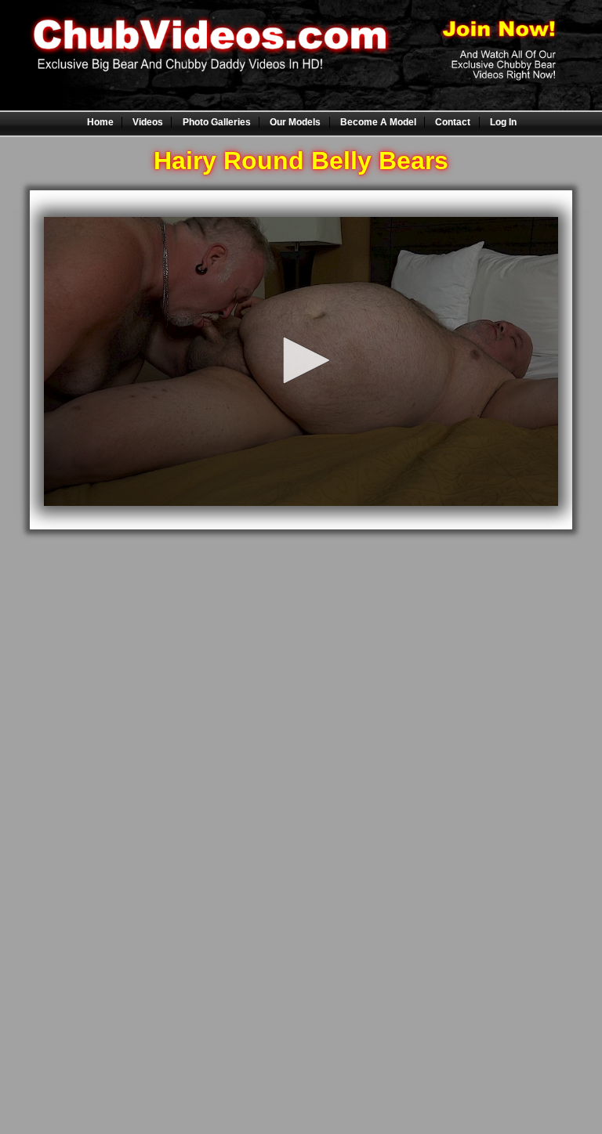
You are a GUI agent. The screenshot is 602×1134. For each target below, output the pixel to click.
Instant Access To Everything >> (301, 559)
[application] (301, 361)
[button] (301, 360)
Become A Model (378, 122)
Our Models (295, 122)
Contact (452, 122)
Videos (147, 122)
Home (100, 122)
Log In (503, 122)
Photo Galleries (217, 122)
